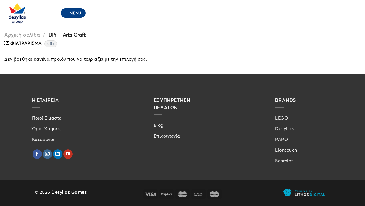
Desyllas (284, 128)
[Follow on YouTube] (68, 154)
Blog (159, 125)
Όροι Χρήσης (46, 128)
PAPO (281, 139)
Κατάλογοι (43, 139)
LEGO (281, 118)
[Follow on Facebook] (37, 154)
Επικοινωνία (167, 136)
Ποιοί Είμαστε (47, 118)
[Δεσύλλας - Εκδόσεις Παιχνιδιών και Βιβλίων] (28, 13)
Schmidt (284, 160)
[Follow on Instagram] (47, 154)
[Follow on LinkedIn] (57, 154)
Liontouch (286, 150)
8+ (52, 43)
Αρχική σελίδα (22, 34)
